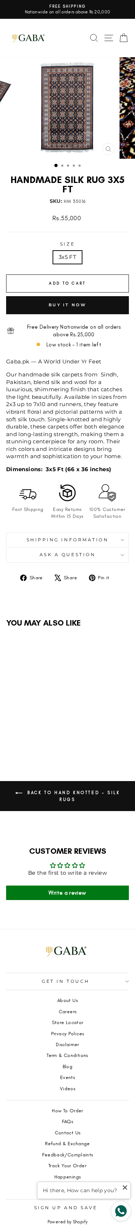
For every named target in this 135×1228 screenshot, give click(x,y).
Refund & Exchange (67, 1143)
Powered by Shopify (68, 1221)
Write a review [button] (67, 892)
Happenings (67, 1177)
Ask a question (67, 554)
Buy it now (67, 304)
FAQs (67, 1121)
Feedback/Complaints (67, 1154)
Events (67, 1077)
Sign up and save (66, 1207)
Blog (67, 1066)
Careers (68, 1011)
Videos (67, 1088)
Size (67, 244)
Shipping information (68, 539)
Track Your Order (67, 1165)
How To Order (67, 1110)
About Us (67, 1000)
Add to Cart (29, 740)
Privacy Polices (67, 1033)
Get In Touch (65, 981)
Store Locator (68, 1022)
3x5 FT (67, 257)
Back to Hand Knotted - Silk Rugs (72, 796)
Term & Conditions (67, 1055)
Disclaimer (67, 1044)
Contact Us (68, 1132)
